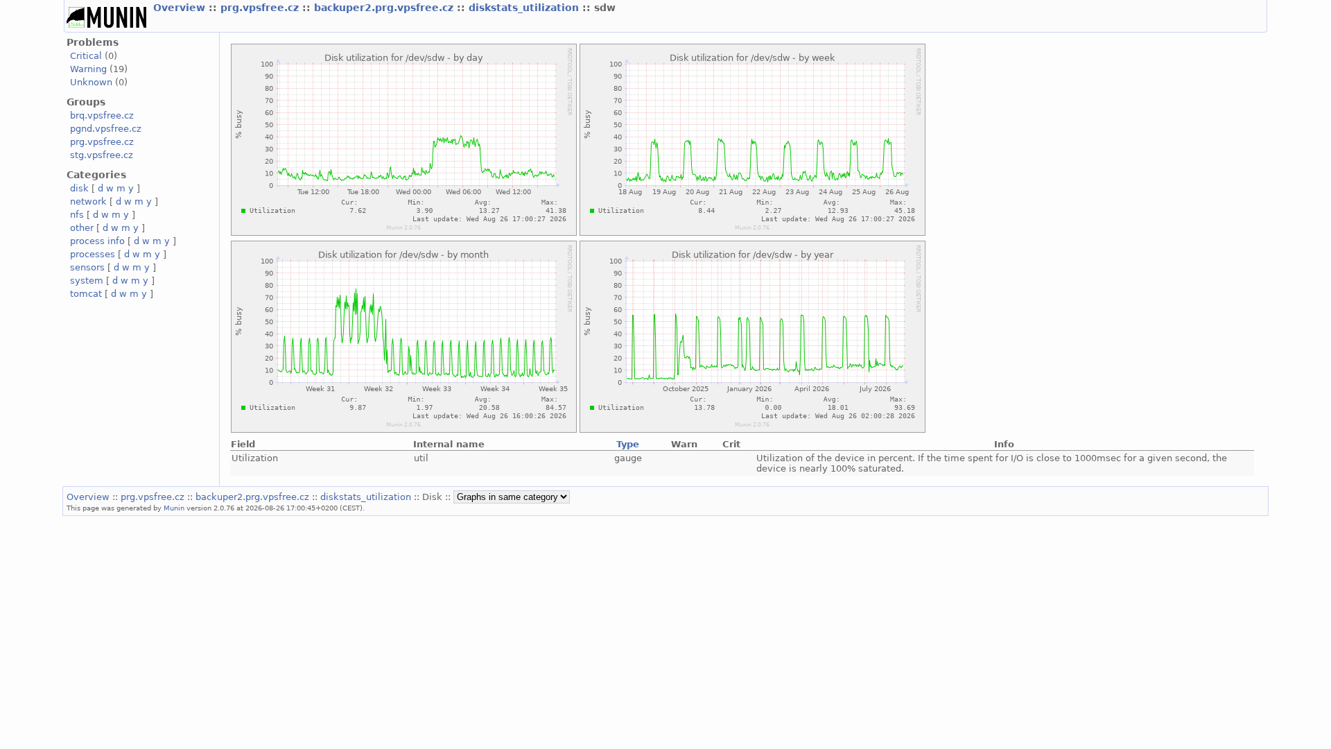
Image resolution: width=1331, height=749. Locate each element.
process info (97, 241)
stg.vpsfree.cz (101, 155)
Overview (181, 7)
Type (627, 444)
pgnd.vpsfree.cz (105, 128)
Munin (174, 507)
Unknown (91, 82)
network (88, 201)
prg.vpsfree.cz (261, 7)
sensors (87, 267)
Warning (88, 69)
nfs (77, 214)
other (82, 228)
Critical (86, 56)
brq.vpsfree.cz (102, 115)
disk (79, 188)
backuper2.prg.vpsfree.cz (385, 7)
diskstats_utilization (525, 7)
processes (92, 254)
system (86, 280)
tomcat (86, 294)
